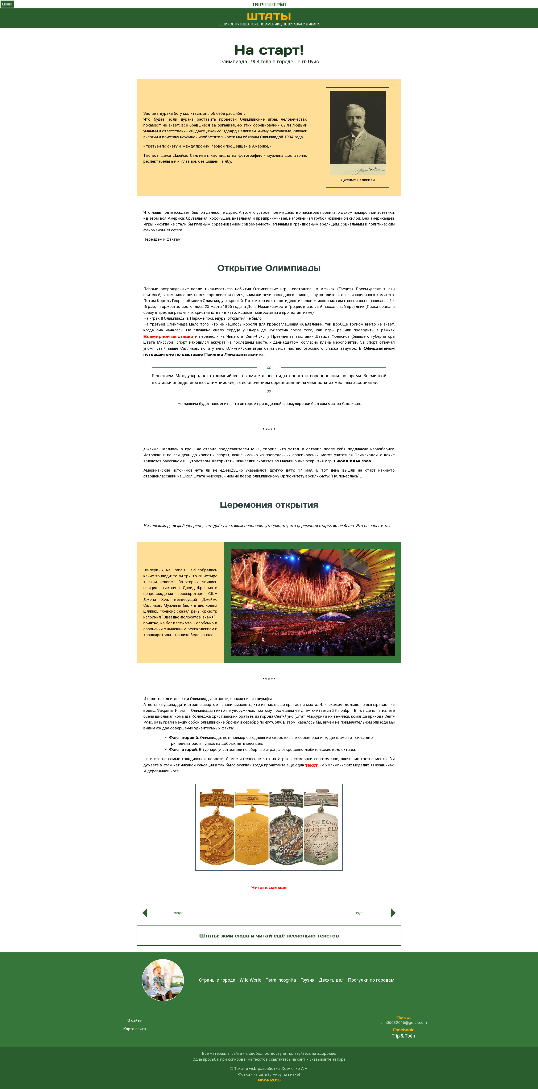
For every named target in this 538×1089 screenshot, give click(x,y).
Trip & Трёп (403, 1036)
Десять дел (331, 980)
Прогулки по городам (371, 980)
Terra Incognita (281, 980)
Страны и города (217, 980)
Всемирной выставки (168, 336)
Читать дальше (269, 887)
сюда (178, 913)
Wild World (250, 980)
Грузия (307, 980)
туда (359, 913)
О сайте (134, 1020)
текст (311, 764)
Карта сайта (134, 1029)
